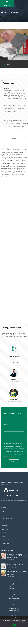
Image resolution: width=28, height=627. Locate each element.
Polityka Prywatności (6, 540)
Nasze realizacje (5, 529)
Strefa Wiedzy (5, 532)
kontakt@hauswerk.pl (14, 362)
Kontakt (3, 536)
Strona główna (5, 511)
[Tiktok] (10, 495)
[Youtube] (17, 495)
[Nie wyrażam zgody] (24, 622)
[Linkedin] (20, 495)
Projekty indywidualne (7, 518)
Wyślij (12, 461)
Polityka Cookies (5, 543)
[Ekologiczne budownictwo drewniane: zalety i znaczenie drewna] (3, 568)
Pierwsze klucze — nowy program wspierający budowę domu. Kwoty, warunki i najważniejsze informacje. (17, 556)
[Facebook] (7, 495)
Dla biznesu (4, 522)
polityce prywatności (10, 456)
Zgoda (14, 625)
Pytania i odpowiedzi (15, 560)
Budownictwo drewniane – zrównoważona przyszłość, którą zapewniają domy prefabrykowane (16, 573)
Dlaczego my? (5, 525)
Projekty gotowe (5, 515)
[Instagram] (14, 495)
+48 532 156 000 (14, 359)
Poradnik (8, 560)
